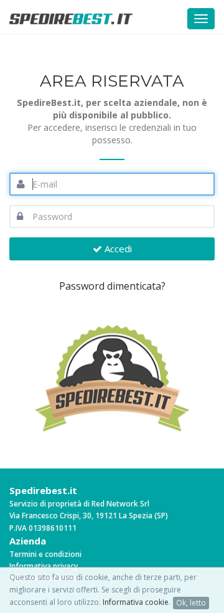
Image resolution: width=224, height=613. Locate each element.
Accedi (117, 248)
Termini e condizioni (45, 554)
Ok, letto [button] (191, 602)
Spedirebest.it (43, 490)
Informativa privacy (43, 566)
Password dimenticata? (112, 286)
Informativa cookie (136, 602)
